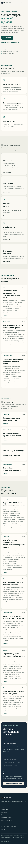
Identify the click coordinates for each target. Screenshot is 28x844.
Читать (5, 315)
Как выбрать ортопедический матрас (12, 469)
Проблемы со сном (7, 355)
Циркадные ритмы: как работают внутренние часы (13, 503)
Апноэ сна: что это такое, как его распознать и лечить (13, 361)
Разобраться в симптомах (10, 42)
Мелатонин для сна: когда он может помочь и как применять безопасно (13, 452)
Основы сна (6, 414)
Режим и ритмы (6, 321)
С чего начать (7, 37)
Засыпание (5, 287)
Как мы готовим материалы (13, 783)
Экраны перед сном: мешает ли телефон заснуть (13, 654)
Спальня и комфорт (7, 464)
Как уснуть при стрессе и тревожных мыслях (13, 583)
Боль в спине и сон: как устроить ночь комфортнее (13, 617)
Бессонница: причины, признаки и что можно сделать (12, 435)
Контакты (3, 829)
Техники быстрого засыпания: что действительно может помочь (11, 294)
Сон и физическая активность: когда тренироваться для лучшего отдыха (14, 543)
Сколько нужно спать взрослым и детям (11, 419)
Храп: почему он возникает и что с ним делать (13, 692)
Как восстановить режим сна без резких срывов (13, 326)
